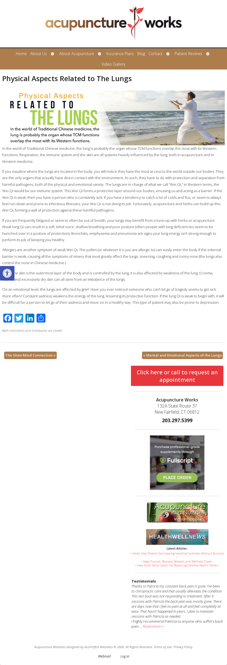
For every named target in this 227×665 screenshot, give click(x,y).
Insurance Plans (120, 53)
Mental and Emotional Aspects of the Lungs (182, 355)
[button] (7, 273)
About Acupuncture (76, 53)
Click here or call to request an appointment (177, 375)
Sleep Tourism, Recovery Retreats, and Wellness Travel (177, 561)
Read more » (153, 626)
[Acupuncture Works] (113, 24)
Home (21, 53)
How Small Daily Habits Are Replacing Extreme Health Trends (177, 565)
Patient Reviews (188, 53)
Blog (141, 53)
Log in (124, 656)
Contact (155, 53)
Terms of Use (163, 647)
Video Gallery (113, 64)
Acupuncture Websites (50, 647)
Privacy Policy (183, 647)
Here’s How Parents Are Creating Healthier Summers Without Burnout (178, 553)
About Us (38, 53)
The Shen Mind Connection (30, 355)
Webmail (104, 656)
